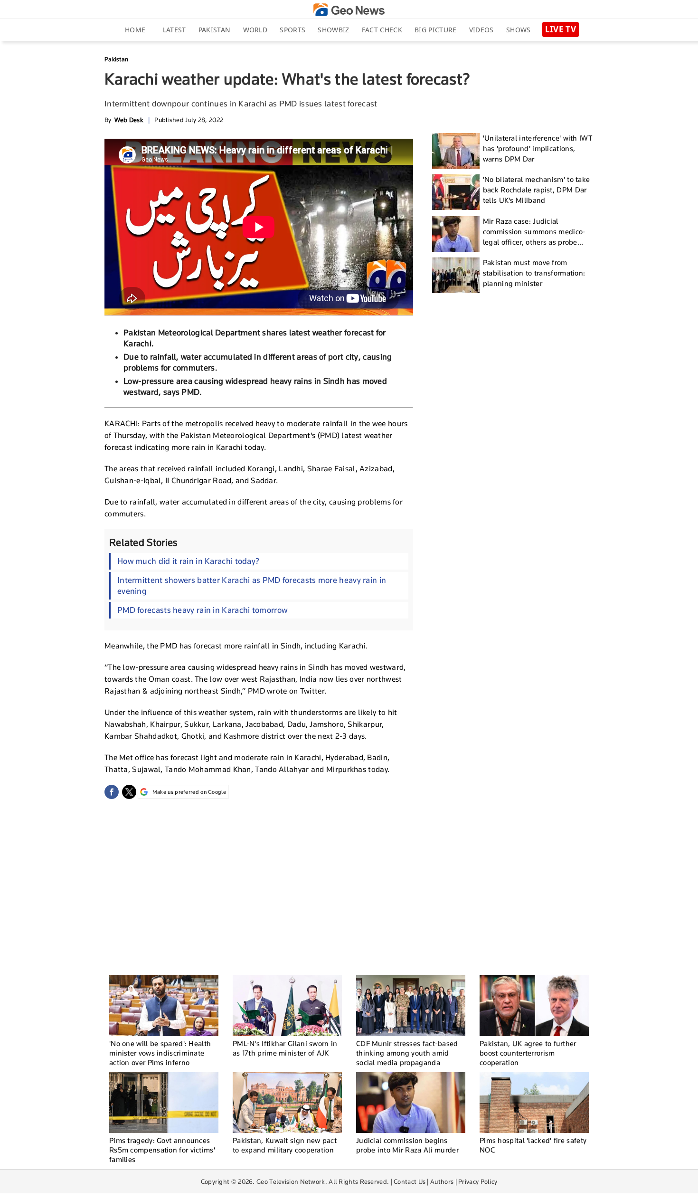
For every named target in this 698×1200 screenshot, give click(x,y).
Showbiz (333, 29)
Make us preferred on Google (189, 792)
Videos (481, 29)
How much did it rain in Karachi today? (188, 561)
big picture (435, 29)
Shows (518, 29)
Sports (292, 29)
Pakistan (214, 29)
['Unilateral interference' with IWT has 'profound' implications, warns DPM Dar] (456, 151)
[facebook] (111, 792)
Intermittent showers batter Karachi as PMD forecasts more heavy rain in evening (251, 585)
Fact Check (382, 29)
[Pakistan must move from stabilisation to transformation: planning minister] (456, 275)
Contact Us (409, 1181)
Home (135, 29)
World (255, 29)
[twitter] (129, 792)
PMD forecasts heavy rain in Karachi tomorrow (202, 610)
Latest (174, 29)
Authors (441, 1181)
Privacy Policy (477, 1181)
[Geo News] (349, 9)
